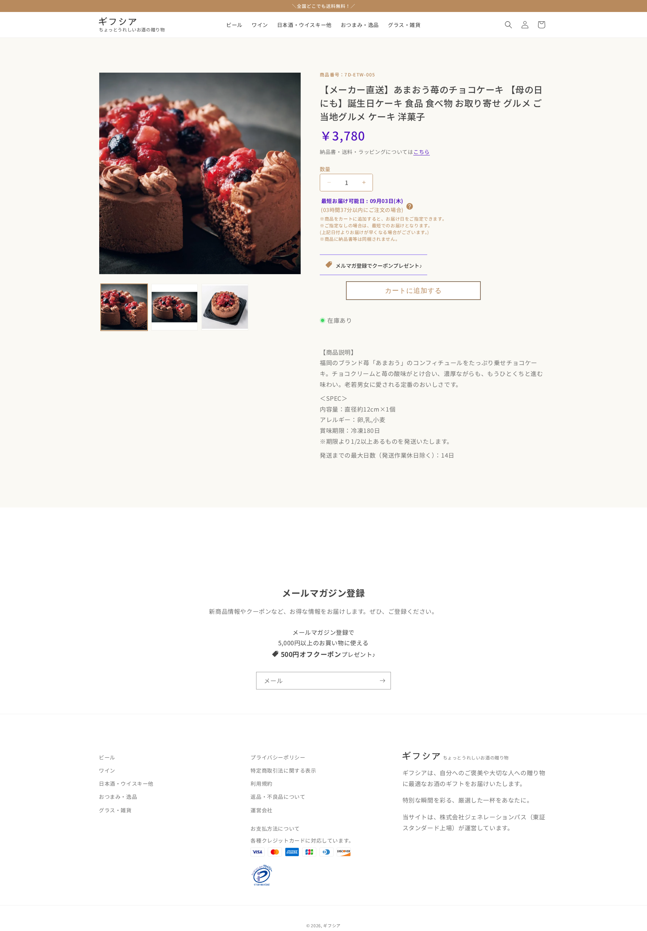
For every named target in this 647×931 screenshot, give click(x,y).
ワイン (107, 770)
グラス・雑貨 (115, 810)
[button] (508, 24)
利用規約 (261, 784)
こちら (421, 151)
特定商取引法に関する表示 (283, 770)
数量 (325, 169)
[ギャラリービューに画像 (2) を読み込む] (174, 307)
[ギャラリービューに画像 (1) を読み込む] (124, 307)
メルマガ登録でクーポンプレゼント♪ (378, 265)
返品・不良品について (277, 797)
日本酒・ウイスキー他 (126, 784)
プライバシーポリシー (277, 757)
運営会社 (261, 810)
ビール (107, 757)
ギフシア (332, 925)
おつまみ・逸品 (118, 797)
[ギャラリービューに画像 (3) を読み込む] (224, 307)
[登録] (382, 680)
